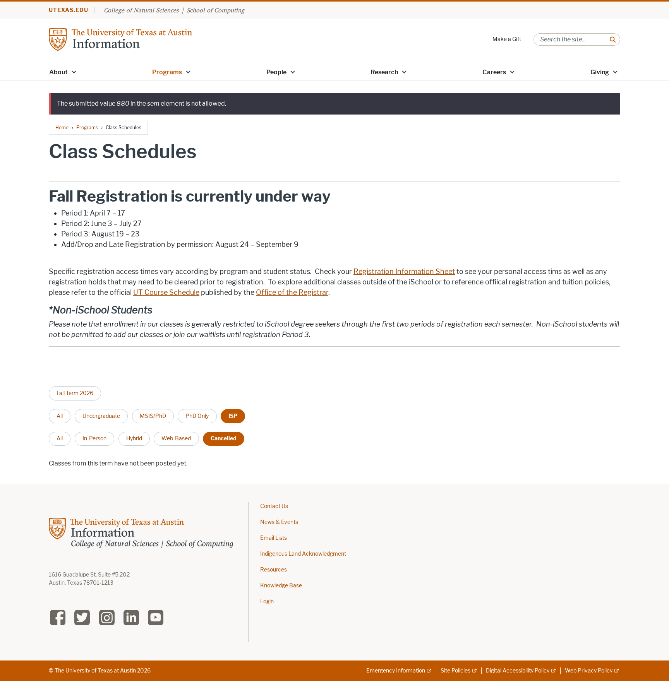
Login (267, 601)
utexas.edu (68, 10)
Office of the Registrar (292, 292)
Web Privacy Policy (588, 670)
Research (384, 72)
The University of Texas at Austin (95, 670)
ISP (232, 415)
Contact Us (274, 506)
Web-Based (176, 438)
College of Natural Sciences (141, 10)
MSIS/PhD (153, 415)
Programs (167, 72)
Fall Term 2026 (75, 393)
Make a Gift (506, 39)
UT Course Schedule (166, 292)
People (276, 72)
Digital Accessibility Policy (517, 670)
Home (62, 127)
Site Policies (455, 670)
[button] (74, 71)
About (58, 72)
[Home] (120, 39)
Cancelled (224, 438)
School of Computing (215, 10)
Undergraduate (101, 415)
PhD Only (197, 415)
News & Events (279, 522)
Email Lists (273, 538)
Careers (494, 72)
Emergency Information (395, 670)
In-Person (94, 438)
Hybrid (134, 438)
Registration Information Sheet (404, 271)
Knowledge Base (281, 585)
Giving (599, 72)
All (60, 415)
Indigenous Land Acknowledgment (303, 554)
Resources (273, 569)
